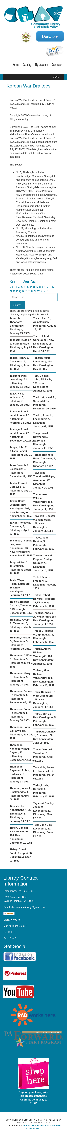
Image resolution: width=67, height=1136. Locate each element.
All (11, 287)
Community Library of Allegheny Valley (33, 16)
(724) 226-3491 (24, 891)
